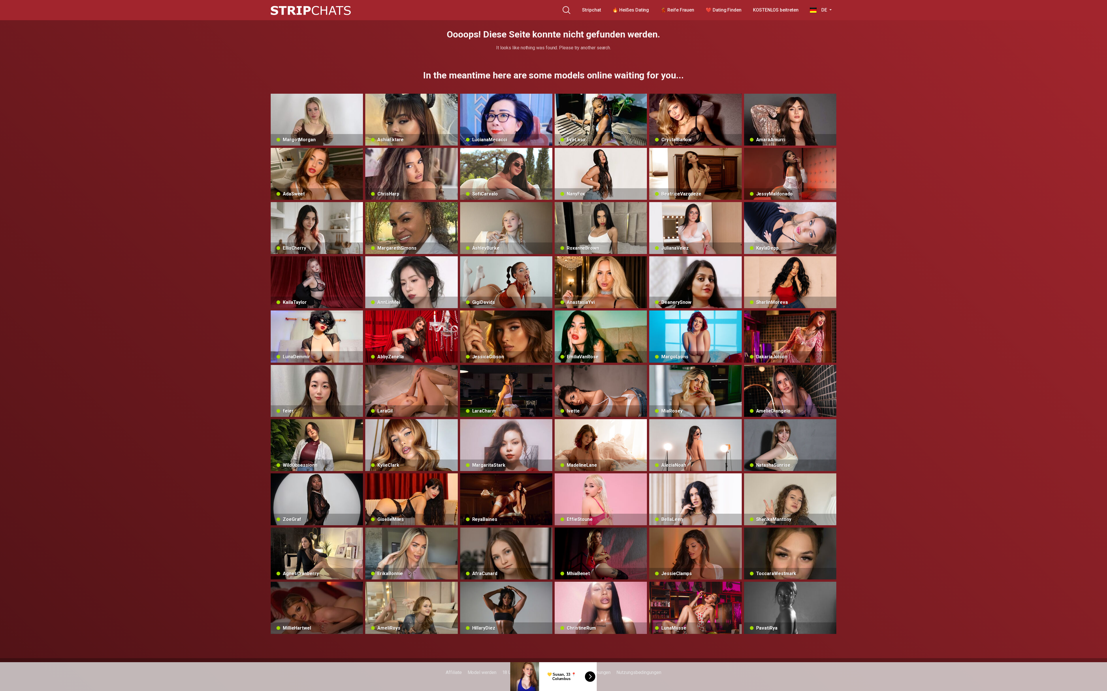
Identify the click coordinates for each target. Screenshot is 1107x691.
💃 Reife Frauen (677, 10)
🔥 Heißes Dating (630, 10)
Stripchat (591, 10)
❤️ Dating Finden (723, 10)
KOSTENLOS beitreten (775, 10)
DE (822, 10)
